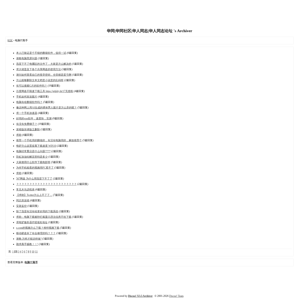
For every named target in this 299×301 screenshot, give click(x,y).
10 (33, 251)
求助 (18, 134)
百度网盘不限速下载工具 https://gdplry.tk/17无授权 (44, 91)
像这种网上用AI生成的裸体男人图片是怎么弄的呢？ (46, 107)
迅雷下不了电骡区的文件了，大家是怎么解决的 (43, 63)
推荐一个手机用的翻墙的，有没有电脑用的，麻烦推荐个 (49, 140)
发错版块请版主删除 (28, 129)
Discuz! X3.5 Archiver (140, 296)
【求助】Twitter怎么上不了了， (34, 195)
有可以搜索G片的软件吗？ (31, 85)
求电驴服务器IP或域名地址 (31, 222)
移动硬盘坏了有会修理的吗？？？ (36, 233)
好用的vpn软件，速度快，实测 (34, 118)
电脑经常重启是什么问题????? (33, 151)
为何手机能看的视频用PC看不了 (35, 167)
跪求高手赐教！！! (27, 244)
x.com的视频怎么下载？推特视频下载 (37, 227)
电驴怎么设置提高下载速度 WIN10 (36, 145)
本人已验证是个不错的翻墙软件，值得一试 (41, 52)
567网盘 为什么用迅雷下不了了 (34, 178)
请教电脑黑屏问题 (26, 58)
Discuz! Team (176, 296)
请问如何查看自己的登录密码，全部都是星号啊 (43, 74)
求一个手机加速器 (26, 113)
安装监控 (21, 205)
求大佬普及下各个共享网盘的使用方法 (38, 69)
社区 (10, 40)
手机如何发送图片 (26, 96)
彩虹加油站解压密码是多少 (32, 156)
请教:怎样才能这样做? (29, 238)
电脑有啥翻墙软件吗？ (29, 102)
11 (36, 251)
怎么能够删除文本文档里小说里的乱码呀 (39, 80)
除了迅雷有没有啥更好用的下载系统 (37, 211)
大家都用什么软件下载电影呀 (33, 162)
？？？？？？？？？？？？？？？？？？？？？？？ (46, 184)
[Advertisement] (149, 14)
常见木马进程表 (25, 189)
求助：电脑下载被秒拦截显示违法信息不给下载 (43, 216)
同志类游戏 (22, 200)
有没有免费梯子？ (26, 123)
